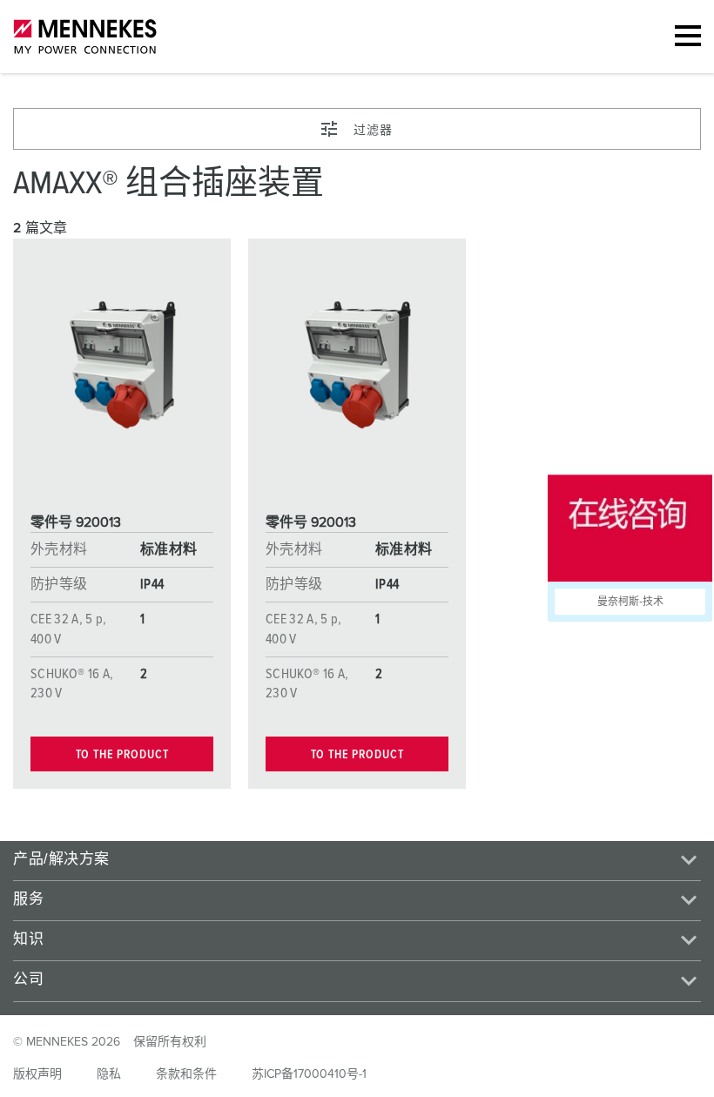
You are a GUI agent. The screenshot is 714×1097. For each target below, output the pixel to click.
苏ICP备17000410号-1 (309, 1074)
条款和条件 (186, 1074)
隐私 (109, 1074)
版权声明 (37, 1074)
